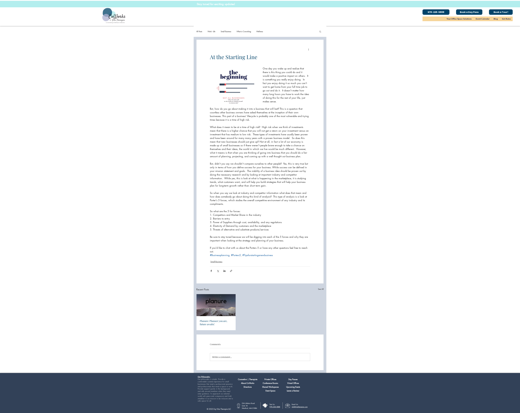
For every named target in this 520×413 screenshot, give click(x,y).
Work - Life (211, 31)
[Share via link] (231, 271)
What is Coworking (244, 31)
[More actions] (308, 49)
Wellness (259, 31)
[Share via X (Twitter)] (218, 271)
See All (321, 289)
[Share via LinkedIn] (224, 271)
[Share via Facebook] (211, 271)
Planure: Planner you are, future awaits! (213, 322)
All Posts (199, 31)
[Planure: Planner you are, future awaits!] (216, 305)
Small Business (226, 31)
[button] (459, 19)
